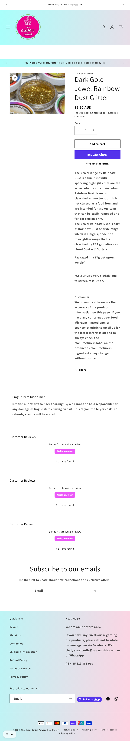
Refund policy (70, 729)
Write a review (65, 451)
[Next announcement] (123, 4)
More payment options (97, 163)
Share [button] (82, 369)
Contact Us (16, 643)
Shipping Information (23, 652)
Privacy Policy (19, 676)
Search (14, 627)
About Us (15, 635)
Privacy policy (89, 729)
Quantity (80, 123)
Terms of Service (20, 668)
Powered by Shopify (49, 730)
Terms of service (109, 729)
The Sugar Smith (29, 730)
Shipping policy (67, 733)
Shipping (97, 112)
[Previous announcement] (6, 4)
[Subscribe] (95, 590)
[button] (8, 27)
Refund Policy (18, 660)
